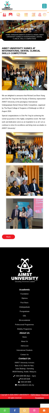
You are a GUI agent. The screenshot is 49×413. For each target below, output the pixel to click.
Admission (24, 346)
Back (8, 237)
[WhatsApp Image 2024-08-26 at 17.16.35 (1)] (24, 180)
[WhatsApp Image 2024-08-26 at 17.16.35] (24, 213)
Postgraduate (24, 311)
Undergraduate (24, 307)
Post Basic (24, 303)
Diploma (25, 298)
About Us (24, 341)
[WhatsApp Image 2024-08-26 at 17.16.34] (24, 147)
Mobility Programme (24, 329)
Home (24, 337)
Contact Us (24, 355)
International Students (25, 350)
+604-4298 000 (20, 376)
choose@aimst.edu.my (25, 385)
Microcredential (24, 320)
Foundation (24, 294)
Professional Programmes (24, 325)
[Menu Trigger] (44, 6)
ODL (24, 316)
